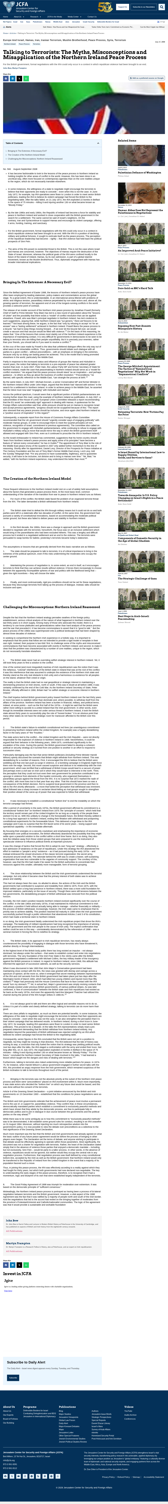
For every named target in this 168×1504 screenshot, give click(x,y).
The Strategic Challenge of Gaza (137, 578)
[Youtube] (18, 1476)
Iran (37, 40)
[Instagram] (25, 1476)
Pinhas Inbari (123, 176)
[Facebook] (5, 1476)
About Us (17, 17)
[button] (6, 78)
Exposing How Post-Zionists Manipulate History (134, 327)
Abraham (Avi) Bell (125, 461)
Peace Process (97, 40)
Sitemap (136, 1477)
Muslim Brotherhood (75, 40)
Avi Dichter (122, 544)
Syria (110, 40)
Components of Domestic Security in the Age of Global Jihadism (139, 539)
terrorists (36, 44)
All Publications (14, 1231)
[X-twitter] (12, 1476)
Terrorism (120, 40)
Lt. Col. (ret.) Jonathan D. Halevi (131, 216)
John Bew (7, 68)
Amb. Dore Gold (124, 292)
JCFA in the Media (54, 17)
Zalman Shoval (124, 622)
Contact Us (92, 17)
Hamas (29, 40)
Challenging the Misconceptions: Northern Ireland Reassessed (35, 159)
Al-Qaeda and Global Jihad (128, 535)
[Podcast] (44, 1476)
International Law (124, 449)
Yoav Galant (123, 582)
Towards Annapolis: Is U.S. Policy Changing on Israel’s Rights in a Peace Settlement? (140, 498)
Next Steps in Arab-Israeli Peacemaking (133, 617)
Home (5, 17)
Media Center (73, 17)
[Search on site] (162, 7)
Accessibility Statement (154, 1477)
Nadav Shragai (124, 418)
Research (34, 17)
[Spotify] (51, 1476)
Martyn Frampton (19, 68)
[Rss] (38, 1476)
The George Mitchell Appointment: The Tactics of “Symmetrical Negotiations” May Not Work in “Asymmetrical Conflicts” (139, 370)
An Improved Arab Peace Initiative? (139, 250)
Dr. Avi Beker (123, 332)
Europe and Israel (13, 40)
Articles (13, 33)
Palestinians (122, 169)
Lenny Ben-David (125, 378)
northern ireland (9, 44)
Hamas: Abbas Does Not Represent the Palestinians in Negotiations (140, 211)
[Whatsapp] (58, 1476)
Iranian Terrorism (51, 40)
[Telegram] (31, 1476)
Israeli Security (123, 409)
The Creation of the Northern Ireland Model (26, 155)
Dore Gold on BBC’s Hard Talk (135, 288)
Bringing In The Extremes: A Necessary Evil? (27, 151)
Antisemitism (123, 323)
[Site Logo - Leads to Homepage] (24, 7)
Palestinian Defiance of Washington (139, 172)
